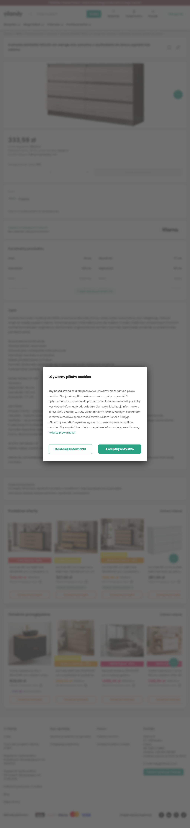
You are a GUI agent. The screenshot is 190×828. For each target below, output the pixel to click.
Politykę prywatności (62, 432)
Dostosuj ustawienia (70, 449)
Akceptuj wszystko (119, 449)
